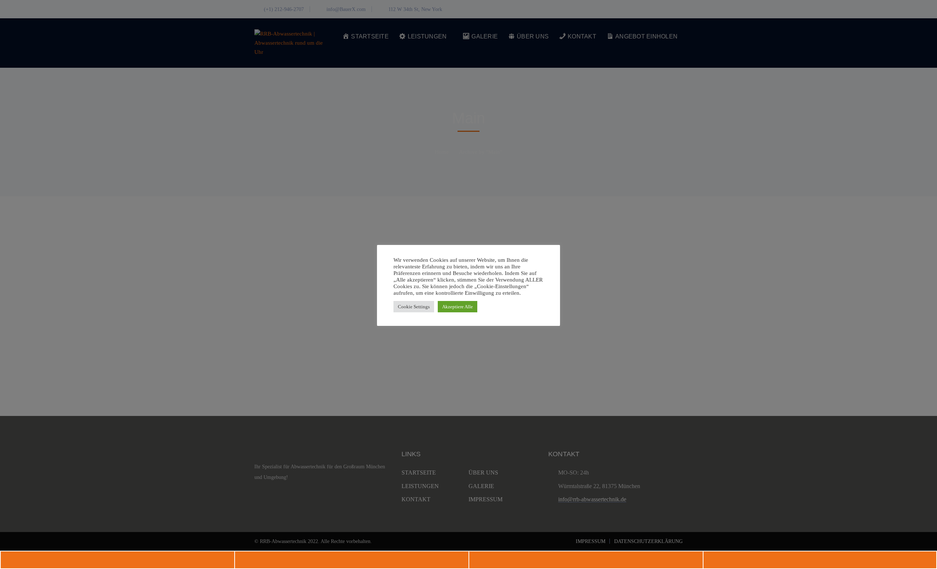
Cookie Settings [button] (414, 306)
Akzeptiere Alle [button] (457, 306)
